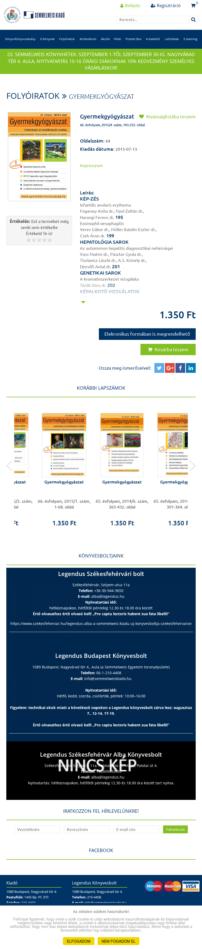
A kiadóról (153, 39)
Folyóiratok (67, 39)
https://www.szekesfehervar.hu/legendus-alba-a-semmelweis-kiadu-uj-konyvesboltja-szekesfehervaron (101, 623)
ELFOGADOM (78, 941)
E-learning (190, 39)
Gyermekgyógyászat (101, 96)
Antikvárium (88, 39)
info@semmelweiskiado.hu (108, 678)
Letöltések (172, 39)
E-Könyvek (47, 39)
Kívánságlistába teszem (170, 116)
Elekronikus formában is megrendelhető (147, 333)
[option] (43, 465)
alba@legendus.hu (107, 596)
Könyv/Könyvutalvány (20, 39)
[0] (193, 5)
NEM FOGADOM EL (118, 941)
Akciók (105, 39)
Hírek (117, 39)
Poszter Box (133, 39)
